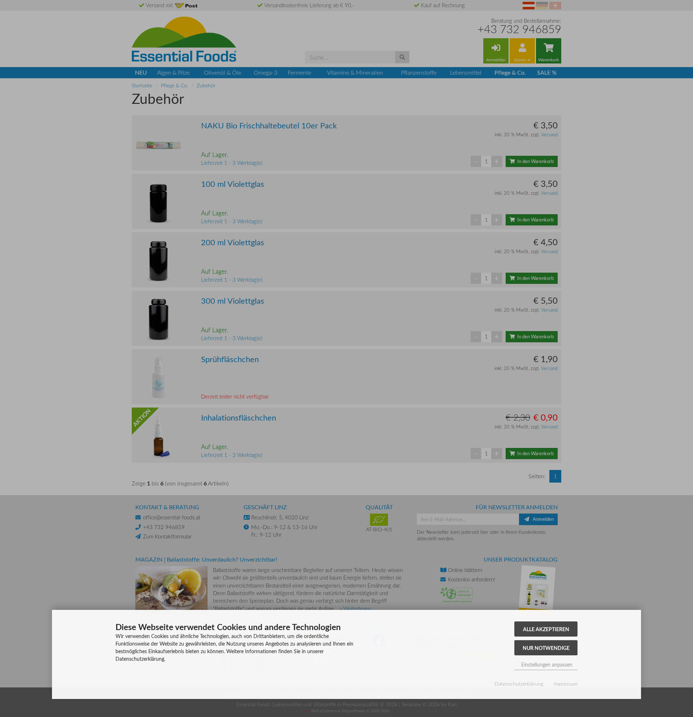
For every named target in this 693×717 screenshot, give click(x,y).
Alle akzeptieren (546, 629)
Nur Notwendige (546, 647)
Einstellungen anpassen (546, 664)
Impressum (566, 683)
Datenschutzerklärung (518, 683)
